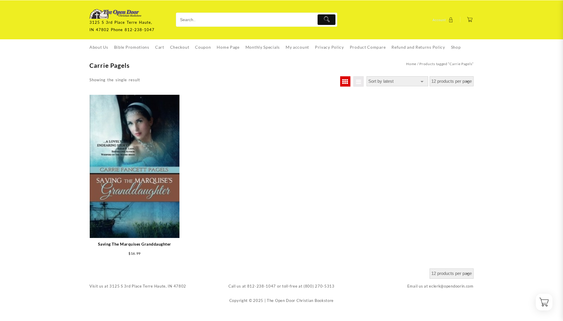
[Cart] (470, 19)
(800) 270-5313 (319, 286)
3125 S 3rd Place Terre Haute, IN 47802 (147, 286)
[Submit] (326, 19)
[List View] (358, 81)
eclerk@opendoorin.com (451, 286)
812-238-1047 (261, 286)
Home (411, 64)
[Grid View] (345, 81)
